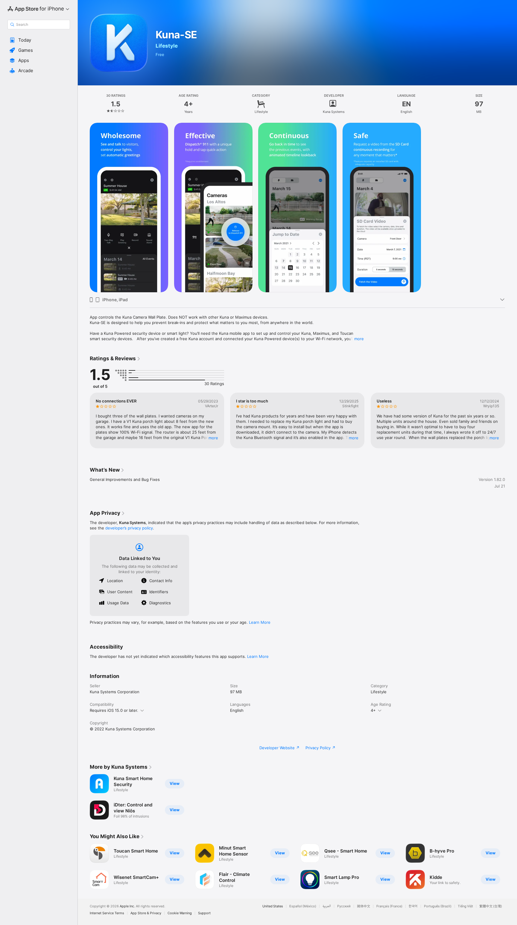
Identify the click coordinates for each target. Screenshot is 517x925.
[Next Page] (511, 420)
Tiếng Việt (465, 906)
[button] (39, 40)
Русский (344, 906)
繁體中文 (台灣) (490, 906)
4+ (373, 710)
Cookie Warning (180, 913)
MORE (213, 437)
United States (272, 906)
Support (204, 913)
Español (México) (302, 906)
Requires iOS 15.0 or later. (114, 710)
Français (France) (389, 906)
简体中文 (363, 906)
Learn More (259, 622)
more (359, 338)
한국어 (413, 906)
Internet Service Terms (107, 913)
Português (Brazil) (437, 906)
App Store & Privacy (145, 913)
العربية (327, 906)
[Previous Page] (84, 420)
